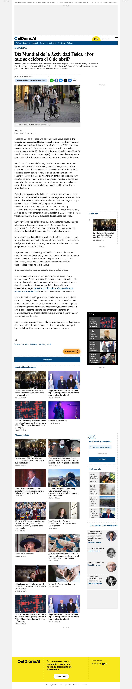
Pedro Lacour (19, 496)
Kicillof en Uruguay (73, 2)
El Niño (111, 2)
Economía (26, 43)
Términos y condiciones (79, 685)
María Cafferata (20, 530)
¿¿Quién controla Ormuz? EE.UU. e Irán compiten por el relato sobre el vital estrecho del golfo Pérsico (63, 555)
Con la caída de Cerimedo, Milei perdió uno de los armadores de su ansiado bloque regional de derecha (63, 460)
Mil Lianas (61, 43)
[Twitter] (65, 80)
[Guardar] (74, 80)
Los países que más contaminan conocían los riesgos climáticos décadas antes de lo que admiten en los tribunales (94, 513)
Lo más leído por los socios (25, 367)
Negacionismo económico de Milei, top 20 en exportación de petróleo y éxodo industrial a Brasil (63, 392)
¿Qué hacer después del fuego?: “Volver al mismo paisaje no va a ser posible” (94, 501)
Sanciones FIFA (95, 2)
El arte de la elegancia (24, 553)
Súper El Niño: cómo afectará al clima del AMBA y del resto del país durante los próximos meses (94, 489)
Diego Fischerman (54, 423)
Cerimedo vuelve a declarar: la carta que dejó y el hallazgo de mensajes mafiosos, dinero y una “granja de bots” (94, 358)
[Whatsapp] (52, 80)
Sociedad (35, 43)
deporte (24, 344)
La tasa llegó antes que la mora (61, 584)
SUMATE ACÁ (61, 676)
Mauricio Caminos (20, 430)
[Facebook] (56, 80)
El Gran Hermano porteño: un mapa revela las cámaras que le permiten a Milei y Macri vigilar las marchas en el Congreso (30, 424)
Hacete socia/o (96, 39)
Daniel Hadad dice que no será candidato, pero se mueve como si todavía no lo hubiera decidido (29, 490)
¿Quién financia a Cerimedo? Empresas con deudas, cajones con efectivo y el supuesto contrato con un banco (94, 334)
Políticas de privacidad (64, 685)
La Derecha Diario (64, 2)
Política (18, 43)
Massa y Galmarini (82, 2)
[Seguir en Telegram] (97, 664)
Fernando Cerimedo (54, 2)
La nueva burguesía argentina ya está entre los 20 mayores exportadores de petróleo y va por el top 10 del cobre (63, 492)
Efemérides (33, 344)
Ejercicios (42, 344)
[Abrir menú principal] (116, 38)
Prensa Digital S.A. (51, 685)
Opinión (42, 43)
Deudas (89, 2)
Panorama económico (32, 2)
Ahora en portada (22, 435)
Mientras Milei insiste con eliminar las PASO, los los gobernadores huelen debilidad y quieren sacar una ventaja (29, 524)
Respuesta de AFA (104, 2)
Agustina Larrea (53, 528)
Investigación (51, 43)
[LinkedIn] (70, 80)
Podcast (69, 43)
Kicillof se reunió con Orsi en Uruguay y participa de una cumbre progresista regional (93, 346)
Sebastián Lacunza (20, 397)
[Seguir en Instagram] (100, 664)
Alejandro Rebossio (54, 397)
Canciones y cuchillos (57, 420)
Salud (49, 344)
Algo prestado (117, 2)
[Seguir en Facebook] (95, 664)
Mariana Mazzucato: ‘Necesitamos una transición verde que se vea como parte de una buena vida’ (94, 478)
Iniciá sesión (106, 39)
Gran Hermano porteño (43, 2)
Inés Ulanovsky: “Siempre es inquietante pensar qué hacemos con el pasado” (62, 523)
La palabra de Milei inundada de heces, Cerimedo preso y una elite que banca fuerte (29, 392)
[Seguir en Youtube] (103, 664)
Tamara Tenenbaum (21, 556)
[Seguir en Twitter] (92, 664)
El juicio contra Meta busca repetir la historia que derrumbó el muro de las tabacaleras (30, 586)
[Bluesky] (61, 80)
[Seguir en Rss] (106, 664)
